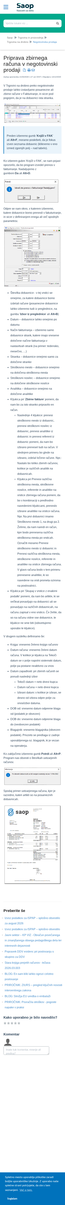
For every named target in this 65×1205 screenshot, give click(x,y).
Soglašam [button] (12, 1198)
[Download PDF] (24, 70)
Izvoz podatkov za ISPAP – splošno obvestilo (35, 929)
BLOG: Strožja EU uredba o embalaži (30, 996)
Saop (10, 37)
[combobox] (28, 23)
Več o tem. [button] (26, 1190)
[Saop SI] (24, 4)
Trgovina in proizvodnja (30, 37)
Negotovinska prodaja (45, 42)
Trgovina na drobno (17, 42)
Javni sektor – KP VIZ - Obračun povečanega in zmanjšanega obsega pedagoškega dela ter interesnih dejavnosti (33, 940)
